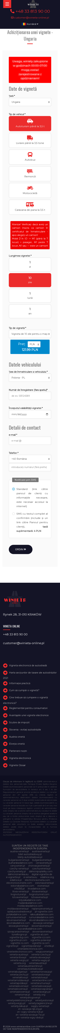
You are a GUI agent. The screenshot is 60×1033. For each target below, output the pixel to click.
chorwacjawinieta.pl (39, 865)
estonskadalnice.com (22, 885)
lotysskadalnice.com (30, 900)
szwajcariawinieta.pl (18, 931)
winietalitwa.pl (20, 977)
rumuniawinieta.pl (16, 917)
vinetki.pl (49, 946)
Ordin (19, 549)
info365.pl (19, 888)
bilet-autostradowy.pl (30, 854)
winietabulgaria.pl (17, 971)
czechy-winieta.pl (19, 868)
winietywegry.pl (16, 1003)
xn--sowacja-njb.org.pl (30, 1009)
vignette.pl (12, 946)
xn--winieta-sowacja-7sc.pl (30, 1014)
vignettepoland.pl (31, 946)
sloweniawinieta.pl (42, 925)
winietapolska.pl (18, 983)
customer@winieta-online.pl (31, 17)
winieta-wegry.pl (19, 960)
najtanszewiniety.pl (42, 908)
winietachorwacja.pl (41, 971)
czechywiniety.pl (17, 871)
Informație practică (19, 683)
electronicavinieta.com (37, 880)
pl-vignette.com (44, 911)
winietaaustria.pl (38, 963)
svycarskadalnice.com (30, 928)
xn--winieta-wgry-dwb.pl (30, 1017)
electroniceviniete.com (19, 882)
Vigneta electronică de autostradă (28, 665)
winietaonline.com (42, 980)
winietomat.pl (22, 994)
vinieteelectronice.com (19, 951)
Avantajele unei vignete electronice (29, 715)
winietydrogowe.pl (30, 997)
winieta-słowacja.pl (39, 957)
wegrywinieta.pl (44, 951)
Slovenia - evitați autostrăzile (25, 729)
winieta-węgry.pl (41, 960)
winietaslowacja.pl (41, 986)
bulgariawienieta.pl (18, 860)
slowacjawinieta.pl (18, 925)
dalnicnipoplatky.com (40, 871)
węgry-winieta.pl (40, 1006)
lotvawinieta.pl (20, 897)
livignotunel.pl (18, 894)
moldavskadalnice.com (30, 905)
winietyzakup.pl (19, 1006)
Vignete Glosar (17, 765)
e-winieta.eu (30, 877)
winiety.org (39, 994)
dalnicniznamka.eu (18, 874)
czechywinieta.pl (41, 868)
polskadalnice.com (17, 914)
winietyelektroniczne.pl (19, 1000)
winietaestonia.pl (41, 974)
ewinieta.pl (43, 885)
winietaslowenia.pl (18, 988)
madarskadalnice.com (30, 903)
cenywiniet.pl (17, 865)
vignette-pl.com (18, 940)
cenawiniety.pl (44, 862)
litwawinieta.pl (40, 891)
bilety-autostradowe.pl (30, 857)
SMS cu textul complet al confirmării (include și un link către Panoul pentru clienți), (32, 522)
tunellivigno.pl (19, 934)
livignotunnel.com (39, 894)
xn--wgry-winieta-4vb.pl (30, 1011)
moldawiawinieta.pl (17, 908)
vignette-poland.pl (40, 940)
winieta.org (19, 963)
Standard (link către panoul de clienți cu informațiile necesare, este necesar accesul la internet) (32, 498)
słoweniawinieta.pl (42, 931)
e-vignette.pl (13, 877)
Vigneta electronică (20, 758)
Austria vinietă (17, 736)
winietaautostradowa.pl (30, 968)
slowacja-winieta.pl (43, 923)
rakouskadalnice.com (41, 914)
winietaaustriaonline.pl (30, 966)
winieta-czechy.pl (41, 954)
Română (31, 24)
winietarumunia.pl (40, 983)
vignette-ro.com (20, 943)
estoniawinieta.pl (44, 882)
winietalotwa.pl (39, 977)
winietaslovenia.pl (18, 986)
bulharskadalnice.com (21, 862)
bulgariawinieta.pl (42, 860)
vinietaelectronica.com (30, 948)
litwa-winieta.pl (20, 891)
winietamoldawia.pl (18, 980)
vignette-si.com (41, 943)
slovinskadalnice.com (18, 923)
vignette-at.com (39, 934)
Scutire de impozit (19, 722)
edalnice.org (47, 877)
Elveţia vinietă (17, 744)
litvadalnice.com (37, 888)
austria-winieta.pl (19, 851)
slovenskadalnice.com (41, 920)
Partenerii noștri (18, 751)
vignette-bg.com (19, 937)
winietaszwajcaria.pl (41, 988)
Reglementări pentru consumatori (28, 708)
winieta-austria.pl (19, 954)
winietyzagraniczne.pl (40, 1003)
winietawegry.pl (41, 991)
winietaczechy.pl (19, 974)
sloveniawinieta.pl (16, 920)
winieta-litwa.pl (18, 957)
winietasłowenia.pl (20, 991)
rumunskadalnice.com (41, 917)
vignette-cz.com (41, 937)
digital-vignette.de (42, 874)
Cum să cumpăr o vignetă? (24, 690)
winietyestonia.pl (44, 1000)
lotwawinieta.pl (39, 897)
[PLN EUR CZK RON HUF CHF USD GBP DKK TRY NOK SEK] (34, 344)
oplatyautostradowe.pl (19, 911)
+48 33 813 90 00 (32, 11)
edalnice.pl (16, 880)
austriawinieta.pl (41, 851)
